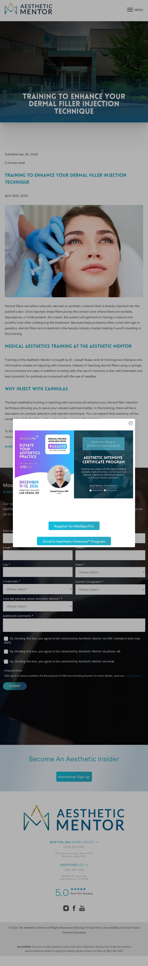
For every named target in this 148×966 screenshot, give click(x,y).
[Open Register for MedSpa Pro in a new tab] (74, 467)
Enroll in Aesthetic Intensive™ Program (74, 541)
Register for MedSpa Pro (74, 525)
